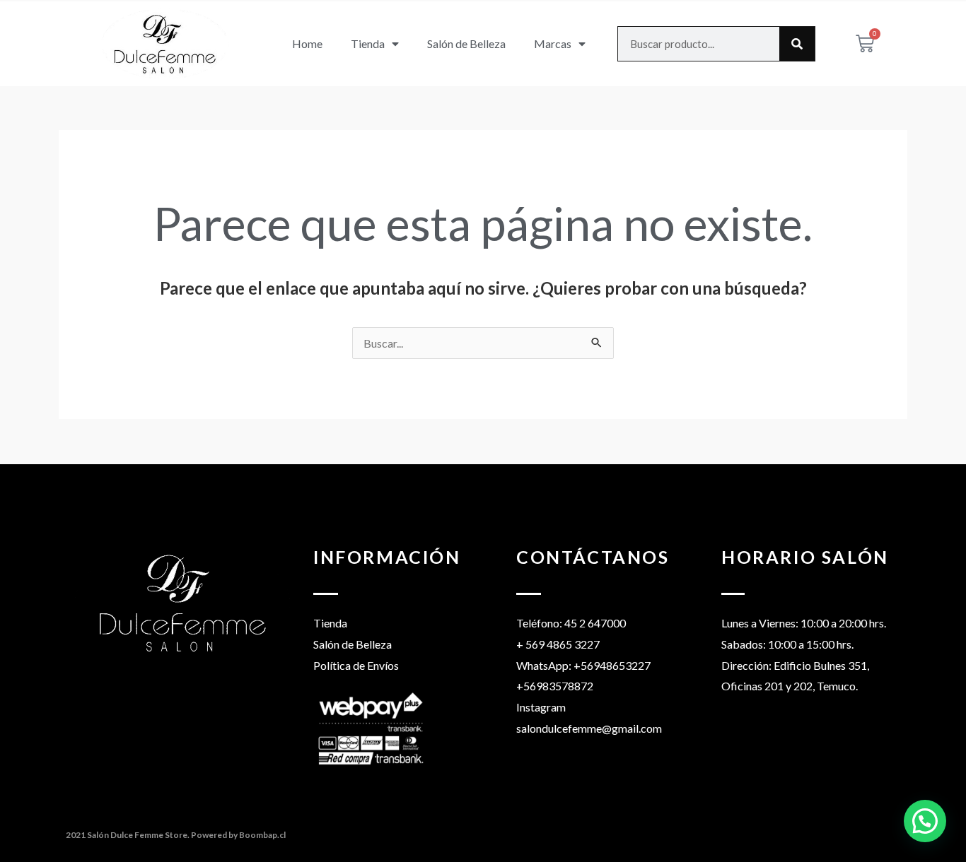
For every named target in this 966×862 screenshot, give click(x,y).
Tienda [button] (368, 43)
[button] (925, 821)
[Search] (797, 44)
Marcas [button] (552, 43)
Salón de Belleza (466, 43)
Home (307, 43)
